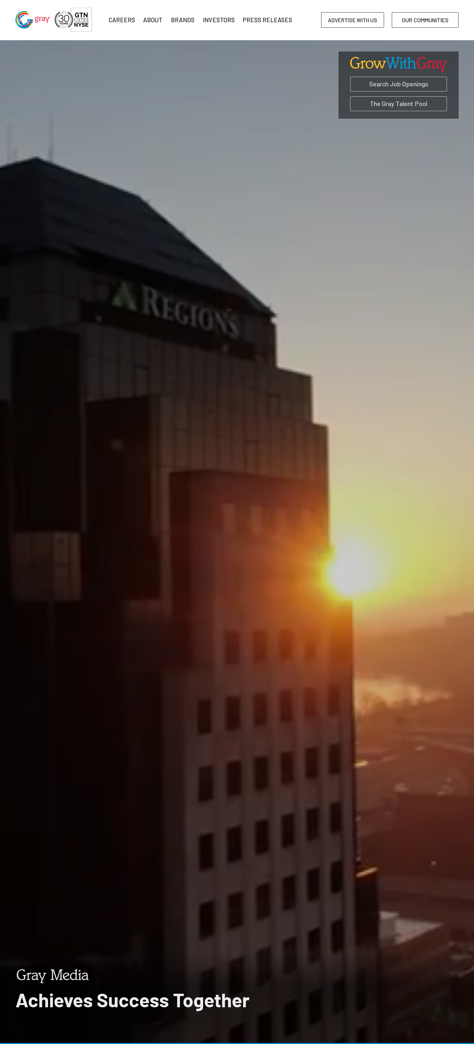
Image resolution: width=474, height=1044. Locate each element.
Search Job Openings (398, 84)
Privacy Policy (348, 45)
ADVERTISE (352, 20)
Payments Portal (180, 45)
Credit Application (242, 45)
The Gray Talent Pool (398, 103)
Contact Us (398, 45)
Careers (131, 45)
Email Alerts (297, 45)
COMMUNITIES (425, 20)
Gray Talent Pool (83, 45)
